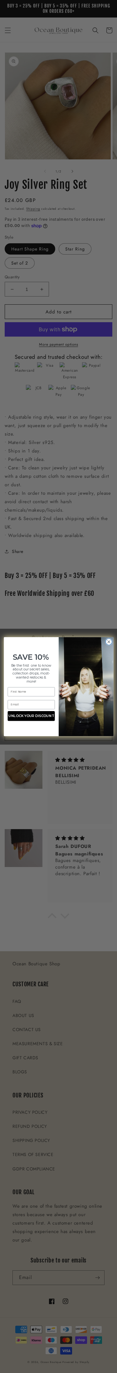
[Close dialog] (108, 641)
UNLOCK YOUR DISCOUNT (31, 716)
